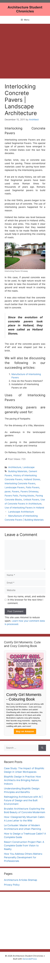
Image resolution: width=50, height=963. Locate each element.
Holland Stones (32, 479)
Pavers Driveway (29, 491)
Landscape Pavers (15, 487)
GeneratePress (30, 959)
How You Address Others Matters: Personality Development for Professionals (23, 857)
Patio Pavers (32, 487)
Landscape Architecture (21, 511)
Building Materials (17, 471)
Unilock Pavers (31, 499)
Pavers (15, 491)
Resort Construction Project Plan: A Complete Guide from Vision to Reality (24, 845)
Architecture (14, 467)
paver (8, 491)
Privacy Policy (12, 884)
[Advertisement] (25, 50)
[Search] (42, 748)
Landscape (29, 467)
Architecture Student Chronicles (25, 9)
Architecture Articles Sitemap (20, 880)
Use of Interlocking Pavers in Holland (24, 507)
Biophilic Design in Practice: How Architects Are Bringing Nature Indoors (22, 780)
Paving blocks (26, 495)
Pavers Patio (11, 495)
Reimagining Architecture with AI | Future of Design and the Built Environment (23, 800)
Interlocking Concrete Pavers (20, 483)
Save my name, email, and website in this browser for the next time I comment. (26, 599)
